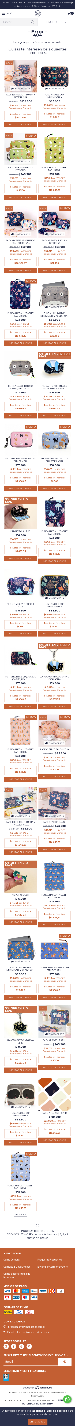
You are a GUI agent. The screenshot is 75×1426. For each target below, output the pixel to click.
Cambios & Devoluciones (17, 1266)
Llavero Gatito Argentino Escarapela (54, 678)
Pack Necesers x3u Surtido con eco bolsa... (20, 241)
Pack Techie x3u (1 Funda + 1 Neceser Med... (20, 823)
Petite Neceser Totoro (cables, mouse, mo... (20, 387)
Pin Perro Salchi (20, 895)
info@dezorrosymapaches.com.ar (26, 1326)
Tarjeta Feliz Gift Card (54, 1113)
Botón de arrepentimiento (37, 1404)
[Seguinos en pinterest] (29, 1346)
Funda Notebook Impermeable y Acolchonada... (54, 96)
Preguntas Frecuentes (50, 1259)
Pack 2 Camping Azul (54, 822)
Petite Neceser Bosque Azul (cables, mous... (20, 678)
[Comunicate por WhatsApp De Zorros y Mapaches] (67, 1399)
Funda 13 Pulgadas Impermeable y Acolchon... (54, 314)
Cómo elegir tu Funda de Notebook (16, 1275)
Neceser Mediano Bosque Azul (20, 605)
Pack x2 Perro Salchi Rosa (54, 749)
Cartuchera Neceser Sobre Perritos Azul (54, 969)
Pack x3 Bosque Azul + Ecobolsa (54, 241)
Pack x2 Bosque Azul (54, 1040)
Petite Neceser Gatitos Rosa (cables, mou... (20, 460)
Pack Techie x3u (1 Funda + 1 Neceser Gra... (20, 96)
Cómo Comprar (11, 1259)
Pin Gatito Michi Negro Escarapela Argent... (54, 387)
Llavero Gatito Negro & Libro (20, 1041)
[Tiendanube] (37, 1389)
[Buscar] (32, 22)
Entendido (37, 1421)
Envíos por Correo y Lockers (53, 1266)
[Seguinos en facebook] (13, 1346)
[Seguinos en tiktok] (21, 1346)
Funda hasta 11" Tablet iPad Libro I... (55, 168)
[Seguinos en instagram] (6, 1346)
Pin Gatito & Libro (20, 531)
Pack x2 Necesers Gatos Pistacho (20, 168)
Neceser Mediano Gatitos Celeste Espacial (54, 460)
